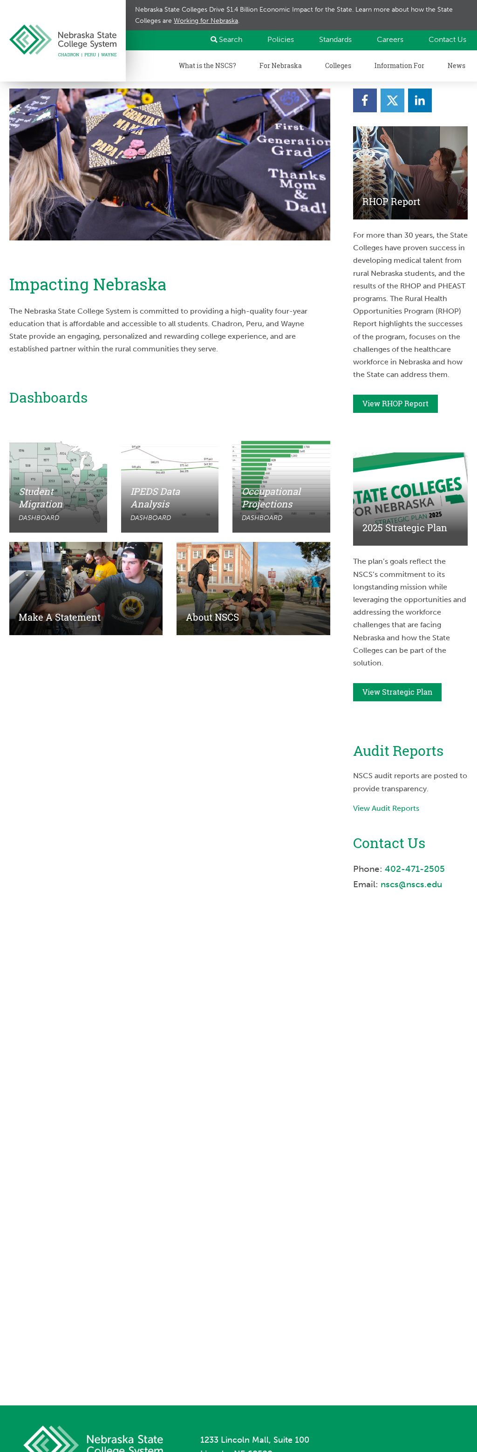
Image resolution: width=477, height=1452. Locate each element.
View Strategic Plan (397, 692)
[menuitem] (276, 39)
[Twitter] (392, 100)
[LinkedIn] (420, 100)
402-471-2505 (415, 868)
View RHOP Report (395, 403)
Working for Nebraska (206, 20)
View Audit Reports (386, 808)
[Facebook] (365, 100)
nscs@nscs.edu (412, 884)
